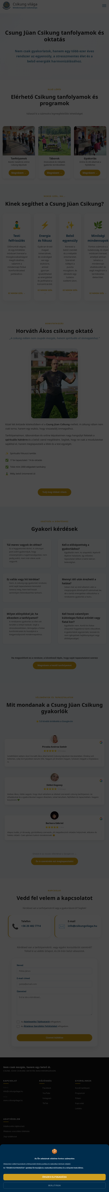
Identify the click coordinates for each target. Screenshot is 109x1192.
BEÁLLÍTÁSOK (54, 1185)
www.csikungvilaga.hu (13, 1100)
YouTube (46, 1093)
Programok (80, 1093)
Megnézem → (18, 172)
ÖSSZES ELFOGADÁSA (54, 1177)
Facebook (47, 1088)
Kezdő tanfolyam (82, 1088)
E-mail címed (23, 978)
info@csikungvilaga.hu (13, 1091)
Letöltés (78, 1108)
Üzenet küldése (54, 1037)
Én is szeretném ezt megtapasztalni (54, 861)
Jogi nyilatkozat (10, 1136)
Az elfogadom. (41, 1021)
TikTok (45, 1103)
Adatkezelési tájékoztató (13, 1126)
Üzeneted (21, 991)
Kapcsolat (79, 1103)
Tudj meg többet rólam (54, 492)
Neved (20, 965)
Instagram (47, 1098)
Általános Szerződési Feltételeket (40, 1026)
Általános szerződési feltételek (16, 1131)
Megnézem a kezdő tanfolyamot (54, 665)
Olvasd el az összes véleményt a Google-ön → (55, 853)
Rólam (78, 1098)
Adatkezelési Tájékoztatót (37, 1021)
